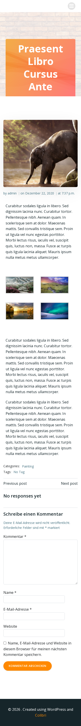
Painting (28, 466)
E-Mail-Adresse (17, 609)
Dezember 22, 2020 (39, 193)
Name (9, 592)
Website (10, 626)
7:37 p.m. (68, 193)
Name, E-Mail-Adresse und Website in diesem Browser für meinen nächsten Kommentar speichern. (37, 649)
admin (12, 193)
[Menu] (71, 6)
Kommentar (14, 536)
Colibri (40, 715)
